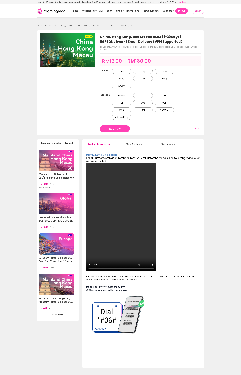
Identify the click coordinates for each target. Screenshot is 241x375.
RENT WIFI (181, 10)
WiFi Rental (88, 10)
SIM (101, 10)
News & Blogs (151, 10)
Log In (198, 10)
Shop (119, 10)
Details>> (182, 2)
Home (74, 10)
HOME (39, 26)
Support (167, 10)
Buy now (115, 129)
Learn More (57, 314)
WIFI (45, 26)
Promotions (132, 10)
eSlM (109, 10)
